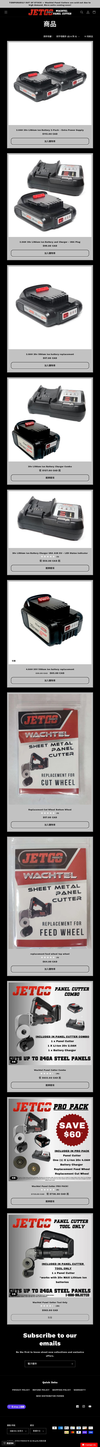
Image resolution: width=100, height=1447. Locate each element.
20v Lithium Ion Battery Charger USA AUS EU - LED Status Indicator (50, 553)
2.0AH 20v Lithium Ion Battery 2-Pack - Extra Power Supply (50, 130)
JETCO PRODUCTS (22, 1441)
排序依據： (49, 36)
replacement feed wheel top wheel (50, 954)
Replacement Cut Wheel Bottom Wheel (50, 809)
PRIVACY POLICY (21, 1390)
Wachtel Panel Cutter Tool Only (50, 1302)
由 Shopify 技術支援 (38, 1441)
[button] (6, 12)
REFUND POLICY (41, 1390)
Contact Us (90, 1445)
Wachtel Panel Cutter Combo (50, 1070)
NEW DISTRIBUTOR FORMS (50, 1396)
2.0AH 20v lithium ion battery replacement (50, 354)
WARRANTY (80, 1390)
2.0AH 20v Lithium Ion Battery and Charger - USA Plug (50, 242)
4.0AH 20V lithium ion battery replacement (50, 669)
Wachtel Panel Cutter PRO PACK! (50, 1186)
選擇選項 (50, 478)
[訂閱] (72, 1364)
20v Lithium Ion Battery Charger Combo (50, 466)
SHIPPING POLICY (61, 1390)
